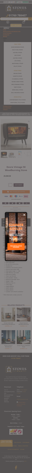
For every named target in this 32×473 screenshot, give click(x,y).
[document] (16, 236)
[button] (24, 215)
